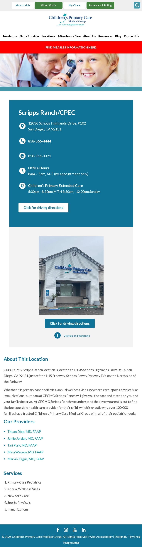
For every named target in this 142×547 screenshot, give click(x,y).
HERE (92, 47)
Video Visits (48, 5)
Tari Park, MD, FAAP (22, 445)
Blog (118, 36)
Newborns (10, 36)
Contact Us (131, 36)
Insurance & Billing (100, 5)
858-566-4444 (39, 141)
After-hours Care (69, 36)
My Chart (74, 5)
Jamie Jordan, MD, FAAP (25, 438)
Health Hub (23, 5)
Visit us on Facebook (77, 335)
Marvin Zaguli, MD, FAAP (25, 459)
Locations (48, 36)
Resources (105, 36)
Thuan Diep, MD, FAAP (24, 431)
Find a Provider (29, 36)
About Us (89, 36)
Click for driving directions (43, 208)
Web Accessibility (101, 536)
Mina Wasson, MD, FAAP (25, 452)
